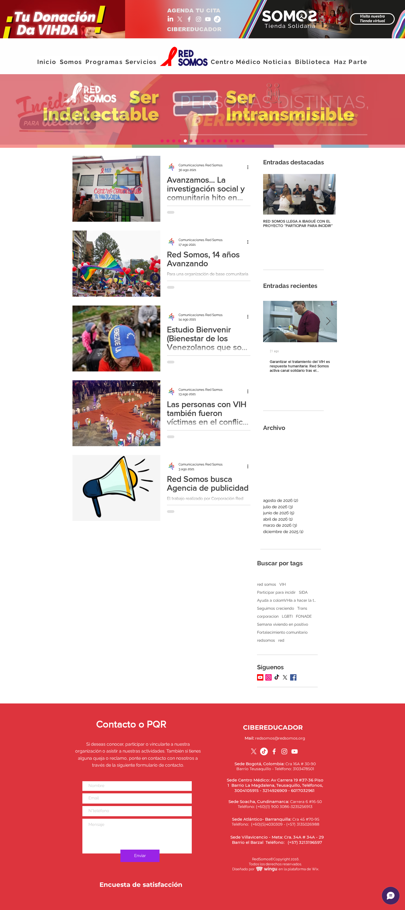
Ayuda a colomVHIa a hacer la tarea (287, 600)
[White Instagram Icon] (198, 19)
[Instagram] (268, 677)
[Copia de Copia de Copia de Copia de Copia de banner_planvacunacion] (173, 141)
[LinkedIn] (170, 19)
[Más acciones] (249, 167)
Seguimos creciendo (275, 608)
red (281, 640)
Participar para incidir (276, 592)
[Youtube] (260, 677)
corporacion (268, 616)
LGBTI (287, 616)
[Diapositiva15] (231, 141)
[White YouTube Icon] (207, 19)
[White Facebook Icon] (189, 19)
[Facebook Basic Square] (293, 677)
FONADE (304, 616)
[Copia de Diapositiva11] (162, 141)
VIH (282, 584)
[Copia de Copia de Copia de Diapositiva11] (179, 141)
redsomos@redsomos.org (280, 738)
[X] (179, 19)
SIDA (303, 592)
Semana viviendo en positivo (282, 624)
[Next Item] (327, 194)
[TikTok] (217, 19)
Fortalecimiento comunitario (282, 632)
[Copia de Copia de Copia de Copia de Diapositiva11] (243, 141)
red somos (266, 584)
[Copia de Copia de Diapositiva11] (167, 141)
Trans (302, 608)
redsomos (266, 640)
